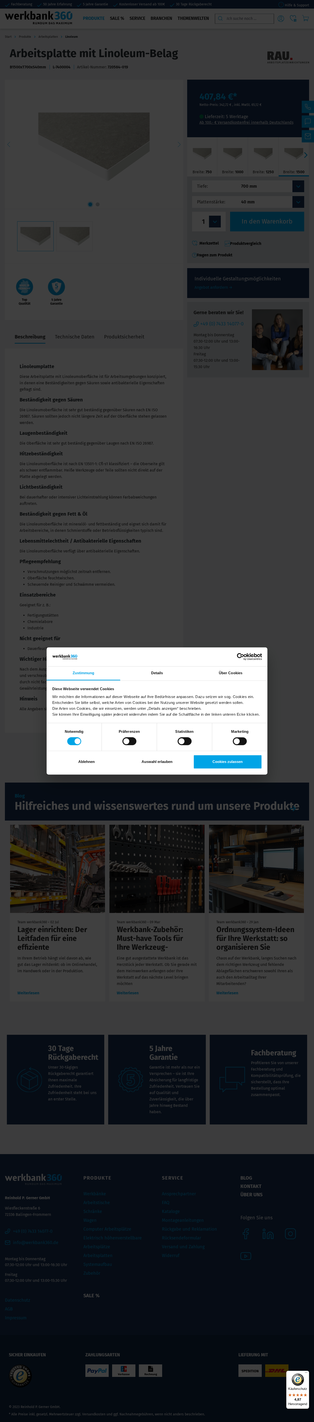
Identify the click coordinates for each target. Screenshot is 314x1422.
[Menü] (306, 1374)
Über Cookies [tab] (230, 673)
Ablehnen (86, 762)
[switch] (129, 741)
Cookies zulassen (227, 762)
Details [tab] (157, 673)
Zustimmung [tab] (83, 673)
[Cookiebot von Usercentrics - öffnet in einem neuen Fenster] (240, 657)
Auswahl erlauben (157, 762)
